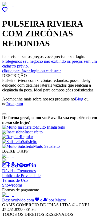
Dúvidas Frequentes (19, 171)
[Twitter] (13, 166)
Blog (79, 99)
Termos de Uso (15, 180)
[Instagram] (4, 166)
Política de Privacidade (21, 175)
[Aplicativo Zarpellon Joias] (8, 156)
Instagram (14, 104)
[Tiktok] (17, 166)
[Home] (8, 4)
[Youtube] (25, 166)
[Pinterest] (30, 166)
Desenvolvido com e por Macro (34, 200)
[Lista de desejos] (4, 11)
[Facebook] (8, 166)
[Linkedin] (34, 166)
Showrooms (12, 185)
